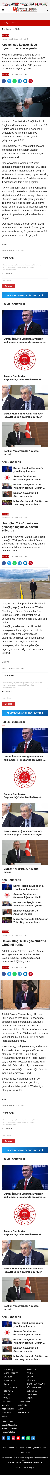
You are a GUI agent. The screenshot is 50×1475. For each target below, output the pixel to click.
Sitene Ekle (12, 1448)
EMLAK (30, 1377)
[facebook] (4, 81)
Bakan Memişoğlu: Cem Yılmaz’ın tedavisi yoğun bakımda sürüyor (23, 415)
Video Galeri (7, 1405)
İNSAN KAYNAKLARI (36, 1384)
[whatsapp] (14, 81)
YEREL (30, 1398)
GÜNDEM (16, 29)
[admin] (33, 1438)
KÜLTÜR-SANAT (34, 1387)
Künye (21, 1448)
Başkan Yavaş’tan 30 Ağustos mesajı (21, 452)
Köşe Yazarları (8, 1409)
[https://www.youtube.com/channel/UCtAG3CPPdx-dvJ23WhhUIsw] (18, 1438)
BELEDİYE (31, 1370)
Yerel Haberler (24, 1402)
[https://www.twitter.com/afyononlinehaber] (8, 1438)
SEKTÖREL (32, 1391)
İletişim (28, 1448)
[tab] (8, 258)
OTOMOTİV (8, 1391)
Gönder (8, 286)
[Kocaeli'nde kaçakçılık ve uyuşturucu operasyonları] (25, 102)
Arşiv (20, 1409)
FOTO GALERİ (9, 1380)
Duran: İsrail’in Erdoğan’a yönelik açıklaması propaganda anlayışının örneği (24, 340)
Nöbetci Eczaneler (9, 1428)
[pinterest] (30, 81)
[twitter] (9, 81)
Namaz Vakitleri (8, 1432)
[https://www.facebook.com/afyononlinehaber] (3, 1438)
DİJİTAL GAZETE (10, 1373)
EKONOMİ (7, 1377)
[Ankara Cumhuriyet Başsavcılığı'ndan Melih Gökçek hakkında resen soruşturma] (25, 359)
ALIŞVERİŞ (8, 1370)
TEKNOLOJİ (32, 1395)
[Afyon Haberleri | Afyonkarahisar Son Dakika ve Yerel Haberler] (25, 9)
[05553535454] (28, 1438)
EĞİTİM (30, 1373)
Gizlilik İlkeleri (24, 1453)
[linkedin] (25, 81)
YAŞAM (6, 1398)
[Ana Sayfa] (3, 29)
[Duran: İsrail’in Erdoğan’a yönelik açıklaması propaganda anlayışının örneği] (25, 322)
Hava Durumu (7, 1421)
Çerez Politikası (39, 1448)
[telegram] (20, 81)
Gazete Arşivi (23, 1412)
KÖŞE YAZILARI (10, 1387)
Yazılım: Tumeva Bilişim (24, 1468)
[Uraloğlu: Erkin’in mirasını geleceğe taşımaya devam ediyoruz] (25, 584)
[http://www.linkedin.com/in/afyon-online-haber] (23, 1438)
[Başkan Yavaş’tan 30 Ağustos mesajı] (25, 434)
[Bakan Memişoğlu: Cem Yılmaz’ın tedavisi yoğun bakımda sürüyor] (25, 397)
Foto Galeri (6, 1402)
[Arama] (47, 9)
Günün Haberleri (25, 1405)
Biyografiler (6, 1412)
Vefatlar (5, 1416)
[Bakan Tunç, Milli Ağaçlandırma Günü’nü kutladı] (25, 995)
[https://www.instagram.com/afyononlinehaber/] (13, 1438)
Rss (4, 1448)
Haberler (8, 29)
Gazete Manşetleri (9, 1425)
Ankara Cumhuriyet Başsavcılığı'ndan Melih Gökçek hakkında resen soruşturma (22, 378)
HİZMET (6, 1384)
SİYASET (7, 1395)
